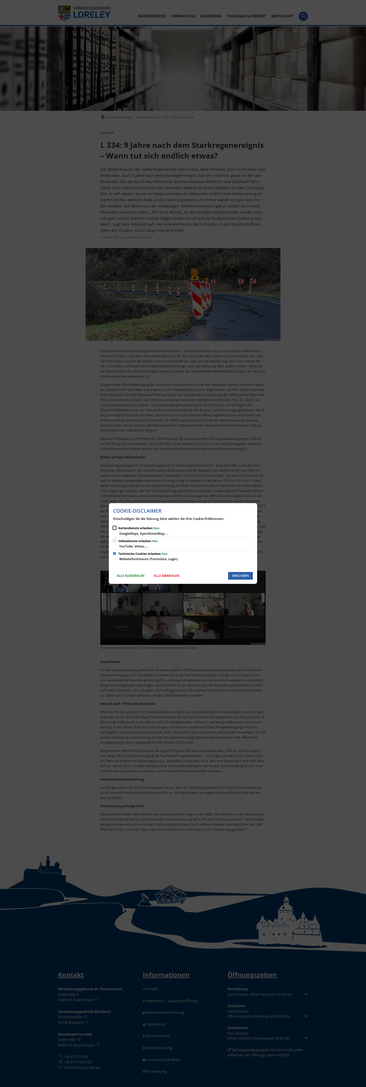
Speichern (240, 575)
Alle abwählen (166, 575)
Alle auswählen (130, 575)
